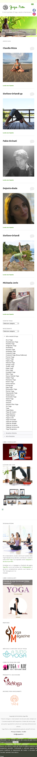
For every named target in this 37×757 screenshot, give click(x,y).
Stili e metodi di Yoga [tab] (12, 336)
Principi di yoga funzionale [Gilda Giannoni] (16, 582)
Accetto (15, 742)
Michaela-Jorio (10, 282)
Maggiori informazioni (6, 742)
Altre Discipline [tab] (10, 436)
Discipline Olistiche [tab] (11, 433)
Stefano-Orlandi (11, 235)
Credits (24, 731)
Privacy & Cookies (16, 731)
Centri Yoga (9, 559)
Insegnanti (28, 559)
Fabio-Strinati (10, 141)
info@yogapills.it (26, 567)
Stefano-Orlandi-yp (12, 93)
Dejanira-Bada (10, 188)
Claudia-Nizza (10, 48)
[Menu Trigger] (32, 4)
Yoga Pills (17, 7)
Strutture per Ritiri (8, 561)
